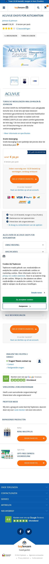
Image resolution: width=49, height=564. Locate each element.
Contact (11, 364)
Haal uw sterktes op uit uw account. (24, 190)
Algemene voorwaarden (36, 555)
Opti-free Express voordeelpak (25, 455)
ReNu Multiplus (25, 431)
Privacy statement (23, 558)
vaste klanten (19, 410)
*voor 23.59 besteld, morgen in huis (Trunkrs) (26, 215)
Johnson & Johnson (9, 21)
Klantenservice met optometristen (21, 218)
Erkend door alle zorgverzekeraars (21, 222)
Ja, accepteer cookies (24, 299)
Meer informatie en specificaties (17, 133)
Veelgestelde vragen (16, 367)
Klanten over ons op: (19, 377)
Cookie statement (37, 558)
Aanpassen (23, 306)
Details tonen (36, 293)
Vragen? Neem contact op (20, 361)
